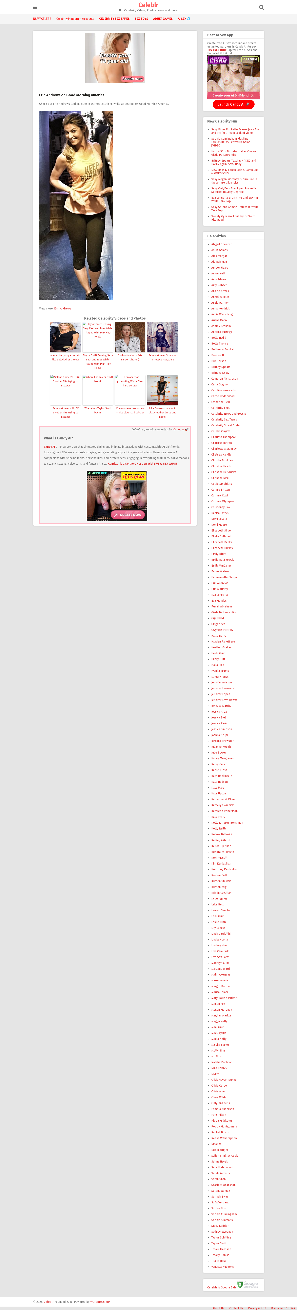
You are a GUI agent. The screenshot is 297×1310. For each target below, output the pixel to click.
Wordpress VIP (100, 1302)
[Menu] (35, 7)
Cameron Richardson (224, 378)
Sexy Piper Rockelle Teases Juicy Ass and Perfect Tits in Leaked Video (235, 131)
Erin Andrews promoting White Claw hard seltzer (130, 410)
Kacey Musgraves (222, 758)
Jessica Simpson (221, 729)
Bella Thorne (219, 343)
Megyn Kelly (219, 1021)
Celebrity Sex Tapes (224, 419)
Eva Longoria (219, 595)
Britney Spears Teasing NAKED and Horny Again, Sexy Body (233, 162)
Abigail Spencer (221, 244)
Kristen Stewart (221, 881)
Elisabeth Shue (221, 530)
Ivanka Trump (220, 671)
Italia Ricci (217, 665)
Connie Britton (220, 489)
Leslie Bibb (218, 922)
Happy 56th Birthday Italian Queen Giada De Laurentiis (233, 153)
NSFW (215, 1074)
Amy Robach (219, 285)
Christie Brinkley (222, 460)
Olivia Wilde (218, 1097)
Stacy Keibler (220, 1226)
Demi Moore (219, 524)
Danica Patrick (220, 513)
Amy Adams (218, 279)
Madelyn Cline (220, 963)
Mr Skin (216, 1056)
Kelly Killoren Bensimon (227, 822)
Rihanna (216, 1144)
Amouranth (218, 273)
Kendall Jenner (221, 846)
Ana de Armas (220, 291)
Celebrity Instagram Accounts (75, 18)
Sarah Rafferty (220, 1173)
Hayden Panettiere (223, 641)
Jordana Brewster (222, 741)
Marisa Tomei (219, 992)
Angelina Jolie (220, 297)
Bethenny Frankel (222, 349)
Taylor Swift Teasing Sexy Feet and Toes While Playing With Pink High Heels (98, 361)
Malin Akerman (221, 974)
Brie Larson (218, 361)
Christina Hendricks (223, 472)
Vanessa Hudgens (222, 1266)
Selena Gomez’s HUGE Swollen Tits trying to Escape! (66, 412)
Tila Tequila (218, 1261)
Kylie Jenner (219, 898)
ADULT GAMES (163, 18)
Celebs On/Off (220, 431)
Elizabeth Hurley (222, 548)
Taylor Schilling (221, 1237)
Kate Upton (218, 793)
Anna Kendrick (220, 308)
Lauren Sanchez (221, 910)
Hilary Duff (218, 659)
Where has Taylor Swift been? (97, 410)
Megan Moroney (221, 1009)
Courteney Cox (220, 507)
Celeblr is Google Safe (222, 1287)
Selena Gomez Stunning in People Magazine (162, 357)
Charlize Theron (221, 443)
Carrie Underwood (223, 396)
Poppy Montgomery (224, 1126)
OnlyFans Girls (220, 1103)
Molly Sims (218, 1050)
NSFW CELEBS (42, 18)
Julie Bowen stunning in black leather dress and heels (162, 412)
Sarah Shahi (218, 1179)
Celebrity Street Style (225, 425)
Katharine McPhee (223, 799)
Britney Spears (221, 367)
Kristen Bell (219, 875)
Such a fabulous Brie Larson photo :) (130, 357)
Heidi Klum (218, 653)
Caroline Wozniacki (223, 390)
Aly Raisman (219, 262)
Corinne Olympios (222, 501)
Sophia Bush (219, 1208)
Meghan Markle (221, 1015)
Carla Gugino (219, 384)
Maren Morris (220, 980)
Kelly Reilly (218, 828)
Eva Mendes (219, 600)
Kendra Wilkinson (222, 852)
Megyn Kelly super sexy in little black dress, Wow (65, 357)
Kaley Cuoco (219, 764)
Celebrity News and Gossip (228, 413)
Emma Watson (220, 571)
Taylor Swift (218, 1243)
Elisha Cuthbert (221, 536)
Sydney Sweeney (222, 1231)
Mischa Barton (220, 1044)
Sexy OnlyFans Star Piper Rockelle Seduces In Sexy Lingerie (233, 190)
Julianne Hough (221, 746)
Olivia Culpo (219, 1085)
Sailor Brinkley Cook (224, 1155)
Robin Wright (219, 1150)
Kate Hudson (219, 782)
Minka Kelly (218, 1039)
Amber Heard (220, 267)
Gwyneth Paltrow (222, 630)
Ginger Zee (218, 624)
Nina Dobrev (219, 1068)
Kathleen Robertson (224, 811)
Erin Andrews (62, 308)
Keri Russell (219, 857)
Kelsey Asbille (220, 840)
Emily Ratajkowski (222, 560)
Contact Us (236, 1308)
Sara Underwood (222, 1167)
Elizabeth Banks (221, 542)
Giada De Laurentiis (223, 612)
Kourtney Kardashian (224, 869)
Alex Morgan (219, 256)
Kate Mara (217, 787)
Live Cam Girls (220, 951)
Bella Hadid (218, 337)
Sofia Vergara (220, 1202)
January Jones (220, 676)
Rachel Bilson (220, 1132)
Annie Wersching (222, 314)
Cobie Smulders (221, 484)
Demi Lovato (219, 519)
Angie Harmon (220, 302)
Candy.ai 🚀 (180, 429)
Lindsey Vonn (219, 945)
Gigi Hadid (217, 618)
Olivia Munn (218, 1091)
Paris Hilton (218, 1115)
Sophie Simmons (222, 1220)
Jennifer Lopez (220, 694)
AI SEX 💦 (184, 18)
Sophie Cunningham (224, 1214)
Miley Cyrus (218, 1033)
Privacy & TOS (257, 1308)
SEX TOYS (141, 18)
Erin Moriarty (219, 589)
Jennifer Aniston (221, 682)
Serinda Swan (220, 1196)
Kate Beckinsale (221, 776)
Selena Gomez (220, 1191)
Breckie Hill (218, 355)
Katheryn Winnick (222, 805)
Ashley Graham (221, 326)
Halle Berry (218, 635)
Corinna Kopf (219, 495)
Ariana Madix (219, 320)
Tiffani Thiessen (221, 1249)
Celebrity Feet (220, 408)
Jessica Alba (219, 711)
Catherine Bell (220, 402)
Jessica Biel (218, 717)
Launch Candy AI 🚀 (234, 104)
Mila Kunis (217, 1027)
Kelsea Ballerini (221, 834)
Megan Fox (218, 1004)
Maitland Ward (220, 969)
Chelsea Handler (222, 454)
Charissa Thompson (223, 437)
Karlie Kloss (219, 770)
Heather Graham (221, 647)
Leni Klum (217, 916)
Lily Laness (218, 928)
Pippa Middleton (222, 1120)
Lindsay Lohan (220, 939)
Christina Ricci (220, 478)
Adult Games (219, 250)
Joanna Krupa (220, 735)
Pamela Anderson (222, 1109)
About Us (218, 1308)
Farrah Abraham (221, 606)
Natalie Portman (221, 1062)
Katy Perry (218, 817)
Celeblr (148, 5)
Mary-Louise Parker (224, 998)
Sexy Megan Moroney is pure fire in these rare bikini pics (234, 181)
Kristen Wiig (219, 887)
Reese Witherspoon (224, 1138)
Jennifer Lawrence (223, 688)
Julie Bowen (218, 752)
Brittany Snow (220, 373)
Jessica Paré (219, 723)
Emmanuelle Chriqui (224, 577)
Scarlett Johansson (223, 1185)
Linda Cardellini (221, 933)
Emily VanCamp (221, 565)
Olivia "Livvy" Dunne (224, 1080)
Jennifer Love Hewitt (224, 700)
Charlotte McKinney (224, 449)
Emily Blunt (218, 554)
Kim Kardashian (221, 863)
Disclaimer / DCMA (283, 1308)
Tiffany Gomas (220, 1255)
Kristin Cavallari (221, 893)
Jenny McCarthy (221, 706)
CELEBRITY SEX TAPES (114, 18)
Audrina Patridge (222, 332)
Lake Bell (217, 904)
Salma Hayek (219, 1161)
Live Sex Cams (220, 957)
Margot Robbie (221, 986)
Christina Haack (221, 466)
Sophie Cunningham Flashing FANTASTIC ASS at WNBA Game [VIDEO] (230, 142)
